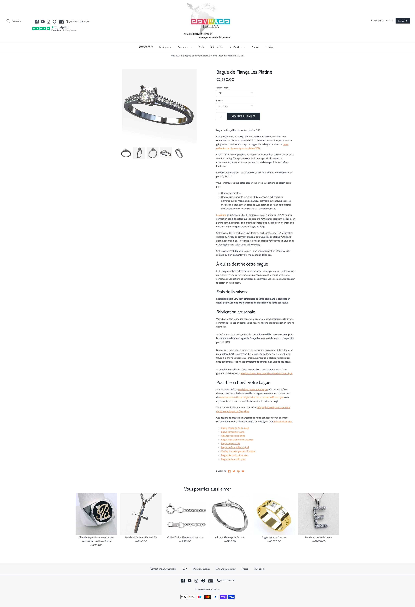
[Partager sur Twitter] (234, 471)
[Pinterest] (54, 22)
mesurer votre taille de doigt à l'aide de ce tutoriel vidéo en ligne (251, 397)
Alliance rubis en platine (233, 435)
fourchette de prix (282, 421)
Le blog (271, 47)
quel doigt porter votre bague (253, 389)
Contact (255, 47)
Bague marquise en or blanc (235, 427)
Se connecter (377, 20)
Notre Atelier (216, 47)
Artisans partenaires (225, 568)
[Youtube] (43, 22)
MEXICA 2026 (146, 47)
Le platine (221, 214)
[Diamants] (159, 106)
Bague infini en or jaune (232, 431)
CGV (185, 568)
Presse (245, 568)
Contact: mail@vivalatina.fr (163, 568)
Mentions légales (201, 568)
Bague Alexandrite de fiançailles (237, 439)
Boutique (165, 47)
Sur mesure (185, 47)
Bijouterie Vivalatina (210, 589)
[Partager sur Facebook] (229, 471)
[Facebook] (37, 22)
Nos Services (237, 47)
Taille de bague (223, 87)
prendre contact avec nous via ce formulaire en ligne (266, 373)
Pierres (219, 100)
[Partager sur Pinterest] (238, 471)
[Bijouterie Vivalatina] (207, 5)
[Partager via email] (243, 471)
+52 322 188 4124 (80, 21)
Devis (201, 47)
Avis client (260, 568)
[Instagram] (48, 22)
